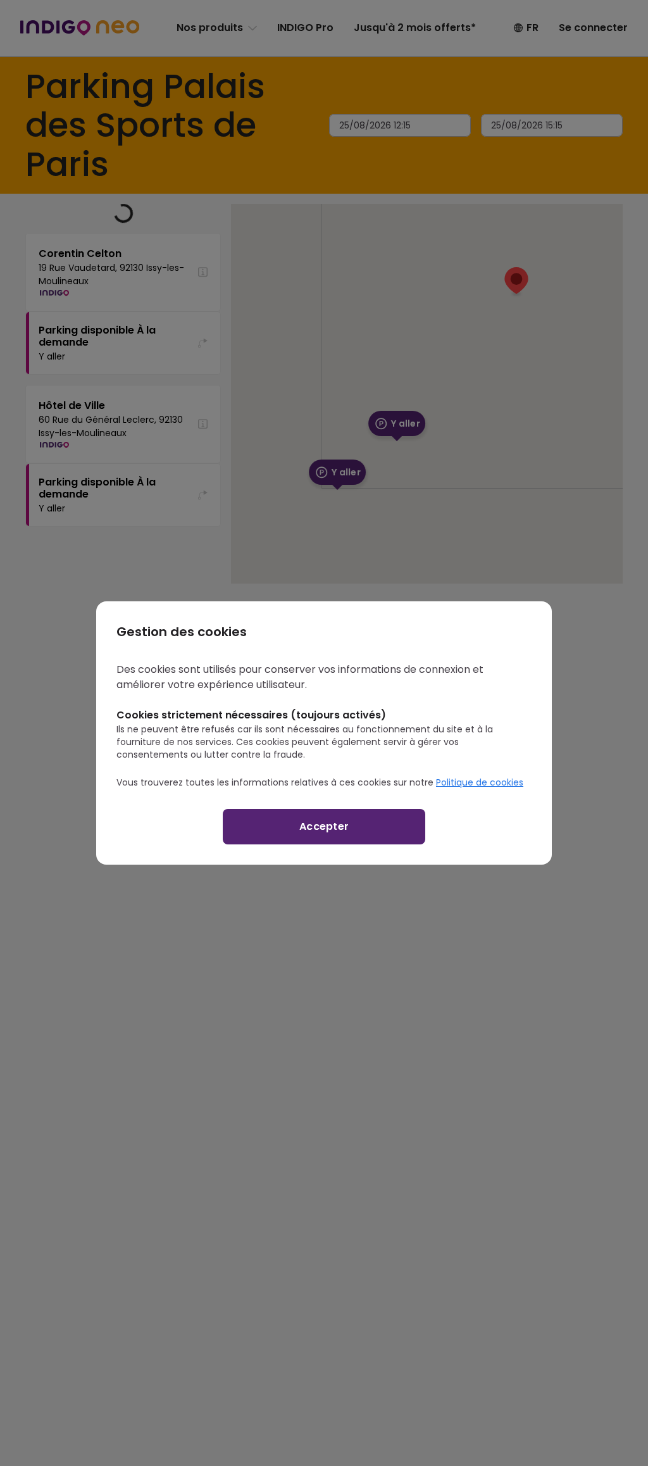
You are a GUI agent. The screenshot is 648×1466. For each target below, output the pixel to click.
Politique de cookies (479, 782)
